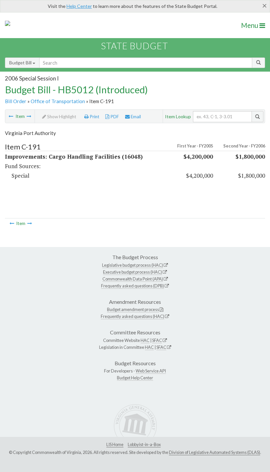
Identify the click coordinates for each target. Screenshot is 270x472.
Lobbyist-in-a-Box (144, 444)
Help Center (79, 6)
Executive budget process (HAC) (132, 272)
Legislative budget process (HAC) (132, 265)
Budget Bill (21, 62)
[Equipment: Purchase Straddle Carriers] (29, 116)
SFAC (157, 340)
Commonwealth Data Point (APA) (132, 278)
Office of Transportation (58, 101)
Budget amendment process (133, 309)
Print (94, 116)
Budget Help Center (135, 377)
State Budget (134, 45)
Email (135, 116)
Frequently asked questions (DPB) (132, 285)
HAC (145, 340)
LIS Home (114, 444)
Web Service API (151, 370)
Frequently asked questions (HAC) (132, 316)
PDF (114, 116)
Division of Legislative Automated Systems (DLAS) (214, 452)
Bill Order (15, 101)
